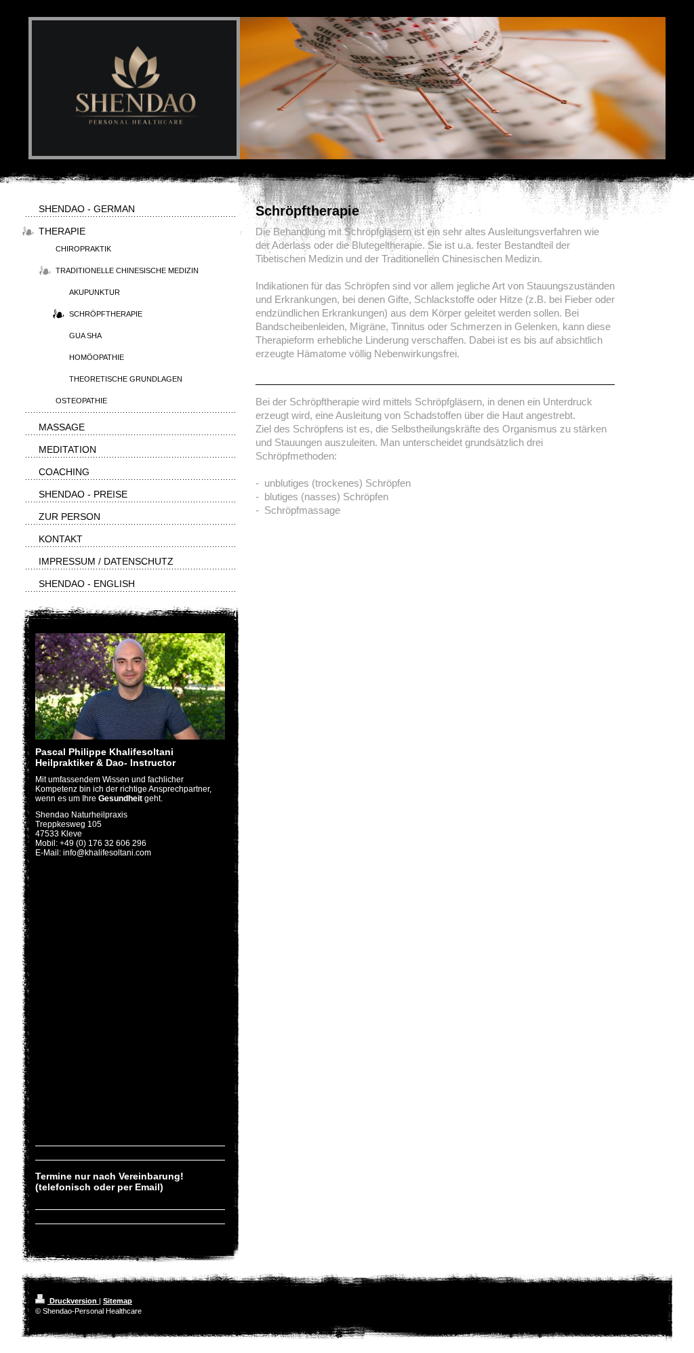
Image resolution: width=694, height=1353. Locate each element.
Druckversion (73, 1301)
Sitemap (117, 1301)
